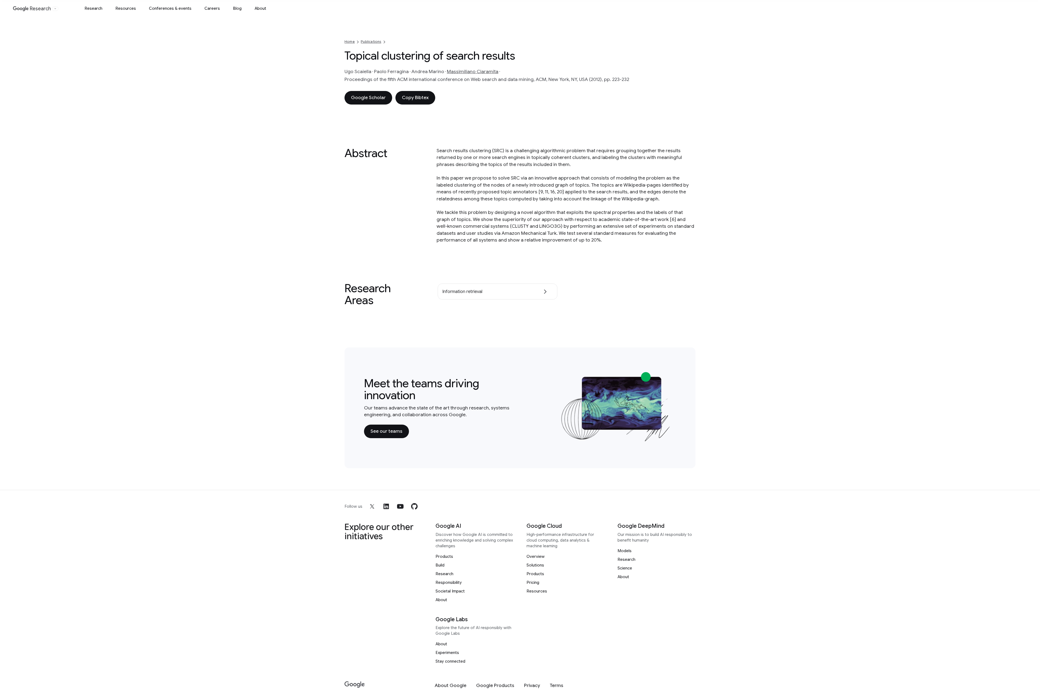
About (260, 8)
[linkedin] (386, 506)
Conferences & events (170, 8)
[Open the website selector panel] (55, 8)
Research (93, 8)
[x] (372, 506)
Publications (371, 42)
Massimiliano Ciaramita (472, 71)
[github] (414, 506)
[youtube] (400, 506)
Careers (212, 8)
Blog (237, 8)
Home (349, 42)
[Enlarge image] (668, 439)
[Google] (354, 685)
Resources (125, 8)
